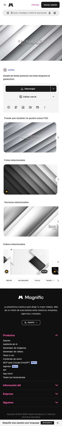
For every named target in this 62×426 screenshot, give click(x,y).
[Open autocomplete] (7, 13)
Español (31, 322)
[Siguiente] (58, 137)
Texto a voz (8, 355)
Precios (35, 4)
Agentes (10, 366)
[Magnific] (31, 298)
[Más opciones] (45, 107)
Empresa (8, 393)
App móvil (8, 373)
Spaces (6, 340)
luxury (37, 280)
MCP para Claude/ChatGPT (19, 362)
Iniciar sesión (50, 4)
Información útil (12, 385)
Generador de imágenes (14, 348)
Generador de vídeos (13, 351)
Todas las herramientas (14, 377)
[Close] (57, 423)
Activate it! (47, 422)
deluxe (9, 280)
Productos (9, 335)
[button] (31, 322)
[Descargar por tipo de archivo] (53, 89)
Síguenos (8, 402)
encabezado (23, 280)
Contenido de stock (12, 359)
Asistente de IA (10, 344)
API (4, 370)
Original (19, 25)
